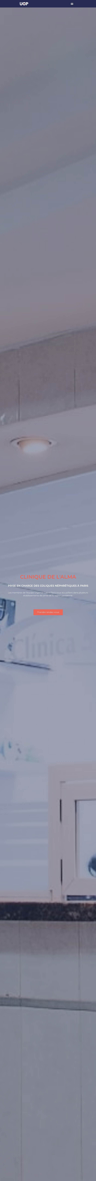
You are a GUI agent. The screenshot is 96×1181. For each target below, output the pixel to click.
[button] (72, 4)
